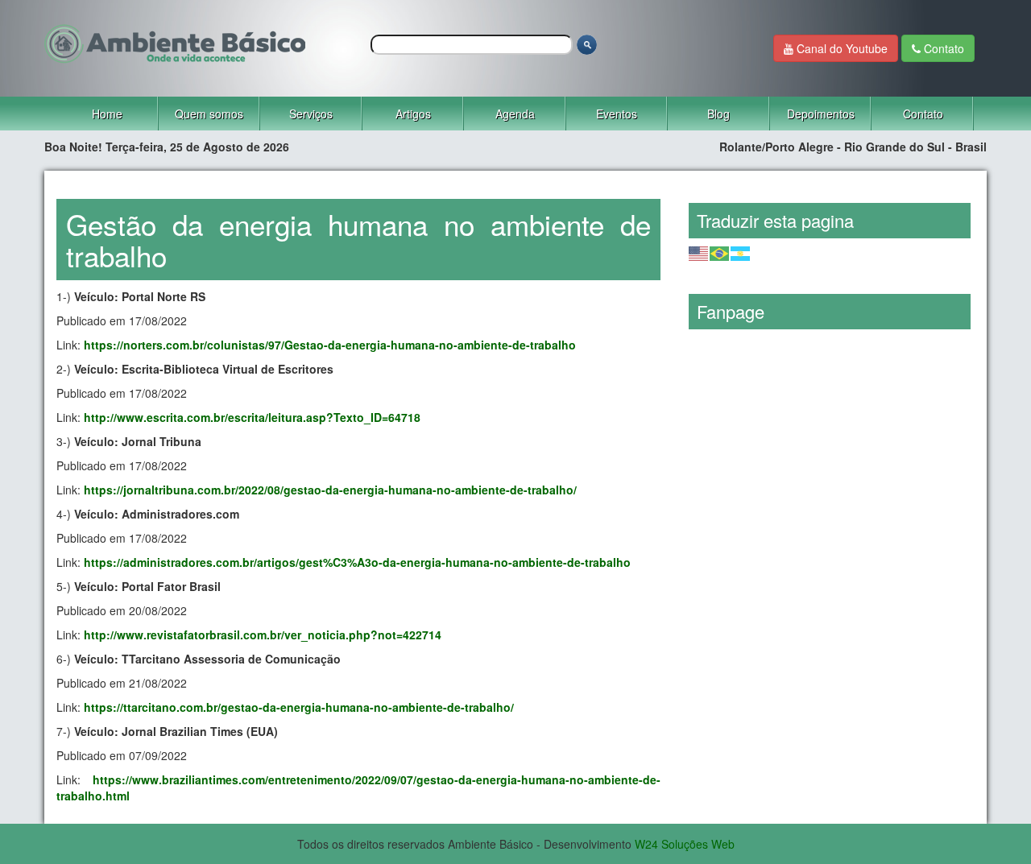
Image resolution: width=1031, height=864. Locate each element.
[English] (699, 251)
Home (107, 113)
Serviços (311, 113)
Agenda (515, 113)
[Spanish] (741, 251)
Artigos (413, 113)
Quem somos (209, 113)
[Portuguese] (720, 251)
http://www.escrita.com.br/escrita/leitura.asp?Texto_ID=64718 (252, 417)
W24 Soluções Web (685, 844)
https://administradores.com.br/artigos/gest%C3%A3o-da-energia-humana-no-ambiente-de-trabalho (357, 562)
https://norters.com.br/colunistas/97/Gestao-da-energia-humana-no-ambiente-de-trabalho (330, 345)
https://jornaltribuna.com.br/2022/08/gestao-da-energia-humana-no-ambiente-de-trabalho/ (330, 490)
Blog (718, 113)
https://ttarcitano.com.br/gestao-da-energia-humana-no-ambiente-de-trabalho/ (299, 707)
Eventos (616, 113)
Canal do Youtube (840, 48)
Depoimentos (821, 113)
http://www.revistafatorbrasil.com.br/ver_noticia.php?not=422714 (262, 634)
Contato (942, 48)
